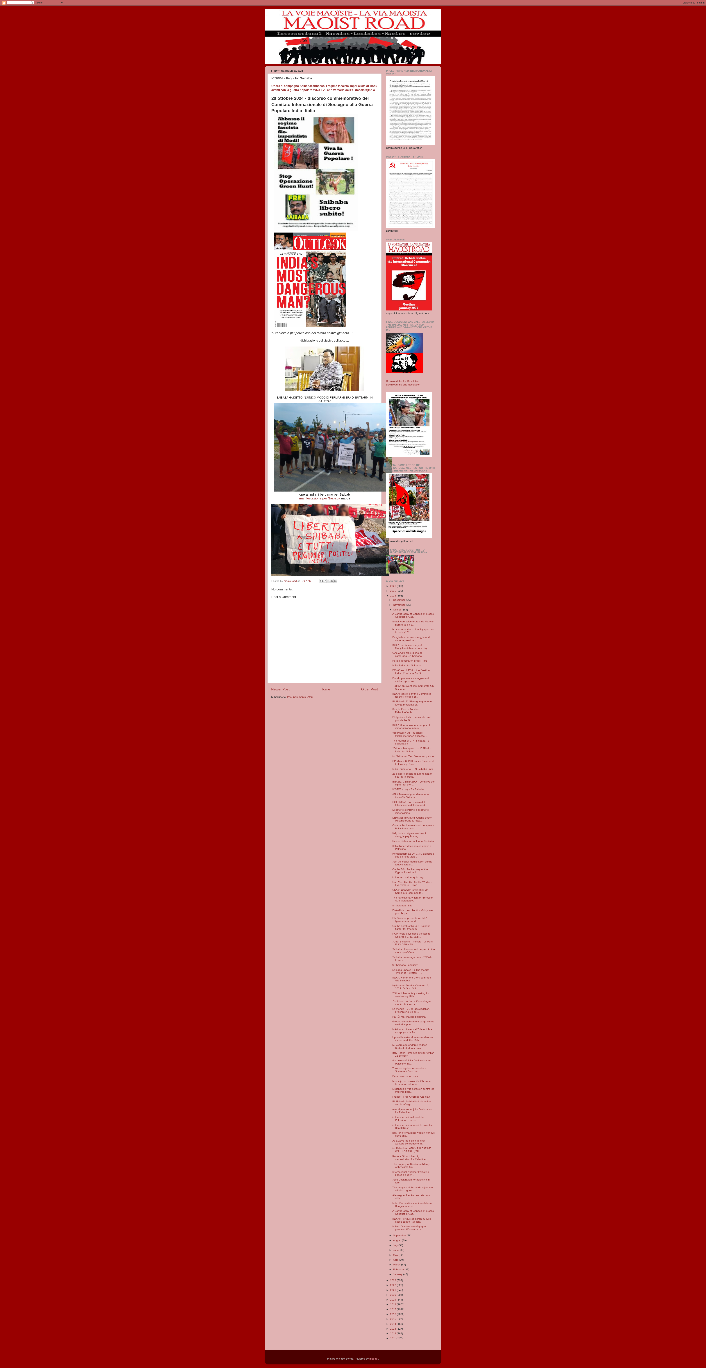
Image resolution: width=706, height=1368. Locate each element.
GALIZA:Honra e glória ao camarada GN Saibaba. (407, 654)
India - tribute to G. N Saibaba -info (412, 769)
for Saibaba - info (402, 905)
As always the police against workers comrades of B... (408, 1142)
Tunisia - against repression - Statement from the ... (409, 1070)
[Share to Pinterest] (335, 581)
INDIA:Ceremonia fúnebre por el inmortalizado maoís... (411, 726)
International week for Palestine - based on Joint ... (411, 1173)
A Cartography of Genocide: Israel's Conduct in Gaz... (413, 615)
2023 (393, 1280)
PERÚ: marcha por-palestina (409, 1016)
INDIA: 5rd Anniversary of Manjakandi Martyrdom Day (409, 646)
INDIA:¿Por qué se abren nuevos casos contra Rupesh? (411, 1220)
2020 (393, 1295)
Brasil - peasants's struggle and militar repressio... (410, 680)
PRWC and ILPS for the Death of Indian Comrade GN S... (411, 672)
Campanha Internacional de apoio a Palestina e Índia (413, 827)
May (396, 1255)
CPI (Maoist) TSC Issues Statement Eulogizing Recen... (413, 762)
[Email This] (321, 581)
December (399, 600)
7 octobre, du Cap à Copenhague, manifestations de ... (412, 1003)
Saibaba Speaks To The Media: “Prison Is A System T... (410, 971)
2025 (393, 591)
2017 (393, 1309)
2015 (393, 1319)
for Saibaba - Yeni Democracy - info (413, 756)
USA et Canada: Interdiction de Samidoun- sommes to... (410, 891)
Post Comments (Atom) (300, 697)
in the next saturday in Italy (408, 877)
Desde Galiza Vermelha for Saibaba (413, 841)
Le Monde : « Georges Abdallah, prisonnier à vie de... (411, 1010)
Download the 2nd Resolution (403, 384)
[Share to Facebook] (332, 581)
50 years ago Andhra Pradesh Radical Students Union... (409, 1046)
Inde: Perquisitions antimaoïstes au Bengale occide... (412, 1205)
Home (325, 689)
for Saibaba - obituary (405, 965)
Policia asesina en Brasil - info (409, 660)
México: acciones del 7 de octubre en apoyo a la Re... (412, 1031)
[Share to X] (328, 581)
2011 (393, 1338)
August (397, 1240)
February (398, 1269)
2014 (393, 1324)
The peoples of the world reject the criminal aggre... (412, 1189)
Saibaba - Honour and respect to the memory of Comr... (413, 951)
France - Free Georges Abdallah (411, 1096)
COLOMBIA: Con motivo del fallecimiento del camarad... (409, 803)
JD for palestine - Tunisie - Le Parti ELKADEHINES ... (412, 943)
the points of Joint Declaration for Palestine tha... (411, 1062)
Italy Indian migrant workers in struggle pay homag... (409, 835)
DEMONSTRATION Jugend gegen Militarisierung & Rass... (412, 819)
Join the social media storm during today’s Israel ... (412, 863)
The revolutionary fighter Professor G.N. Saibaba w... (412, 899)
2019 (393, 1299)
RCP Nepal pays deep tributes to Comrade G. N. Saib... (411, 935)
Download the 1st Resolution (402, 381)
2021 (393, 1290)
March (397, 1264)
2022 (393, 1285)
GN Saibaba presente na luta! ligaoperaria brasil (409, 919)
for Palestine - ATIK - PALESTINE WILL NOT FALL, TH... (411, 1150)
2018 (393, 1304)
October (398, 609)
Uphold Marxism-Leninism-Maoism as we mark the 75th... (412, 1039)
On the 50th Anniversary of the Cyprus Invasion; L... (410, 871)
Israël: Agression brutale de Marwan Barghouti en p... (413, 623)
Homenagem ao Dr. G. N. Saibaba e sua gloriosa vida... (413, 855)
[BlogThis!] (325, 581)
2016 (393, 1314)
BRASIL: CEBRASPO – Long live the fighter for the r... (413, 783)
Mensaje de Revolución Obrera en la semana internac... (412, 1082)
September (400, 1235)
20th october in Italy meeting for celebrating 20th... (410, 995)
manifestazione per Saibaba (319, 498)
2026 (393, 586)
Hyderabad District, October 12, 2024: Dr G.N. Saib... (410, 987)
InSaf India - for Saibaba (406, 665)
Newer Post (280, 689)
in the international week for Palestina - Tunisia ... (408, 1118)
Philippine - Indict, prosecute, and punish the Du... (411, 718)
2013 (393, 1328)
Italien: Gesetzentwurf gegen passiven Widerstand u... (409, 1228)
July (395, 1245)
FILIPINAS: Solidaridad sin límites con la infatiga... (411, 1103)
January (398, 1274)
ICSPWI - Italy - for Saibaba (408, 789)
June (396, 1250)
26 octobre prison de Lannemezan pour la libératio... (412, 775)
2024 (393, 595)
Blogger (373, 1358)
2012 (393, 1333)
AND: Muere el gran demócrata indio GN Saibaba (410, 796)
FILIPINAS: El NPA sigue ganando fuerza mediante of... (412, 703)
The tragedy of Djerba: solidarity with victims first (411, 1165)
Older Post (369, 689)
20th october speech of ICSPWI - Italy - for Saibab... (411, 750)
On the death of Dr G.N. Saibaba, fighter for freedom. (411, 927)
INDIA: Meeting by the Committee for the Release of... (411, 695)
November (399, 604)
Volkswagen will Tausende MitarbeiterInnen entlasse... (409, 734)
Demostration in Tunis (405, 1076)
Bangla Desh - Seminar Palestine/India (405, 711)
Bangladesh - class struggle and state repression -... (411, 639)
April (396, 1259)
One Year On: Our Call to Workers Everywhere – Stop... (412, 883)
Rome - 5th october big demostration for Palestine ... (410, 1158)
